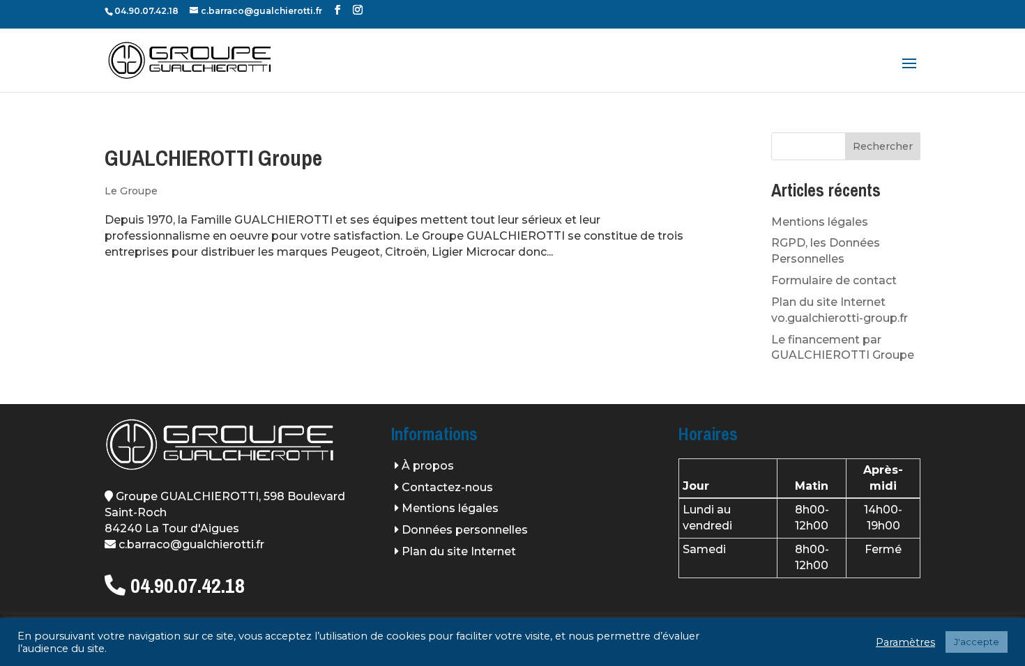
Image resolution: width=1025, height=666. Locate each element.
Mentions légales (819, 222)
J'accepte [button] (976, 641)
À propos (428, 465)
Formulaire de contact (834, 280)
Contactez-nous (447, 487)
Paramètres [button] (905, 642)
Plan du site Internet (459, 551)
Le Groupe (131, 191)
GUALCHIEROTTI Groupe (213, 158)
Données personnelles (465, 529)
